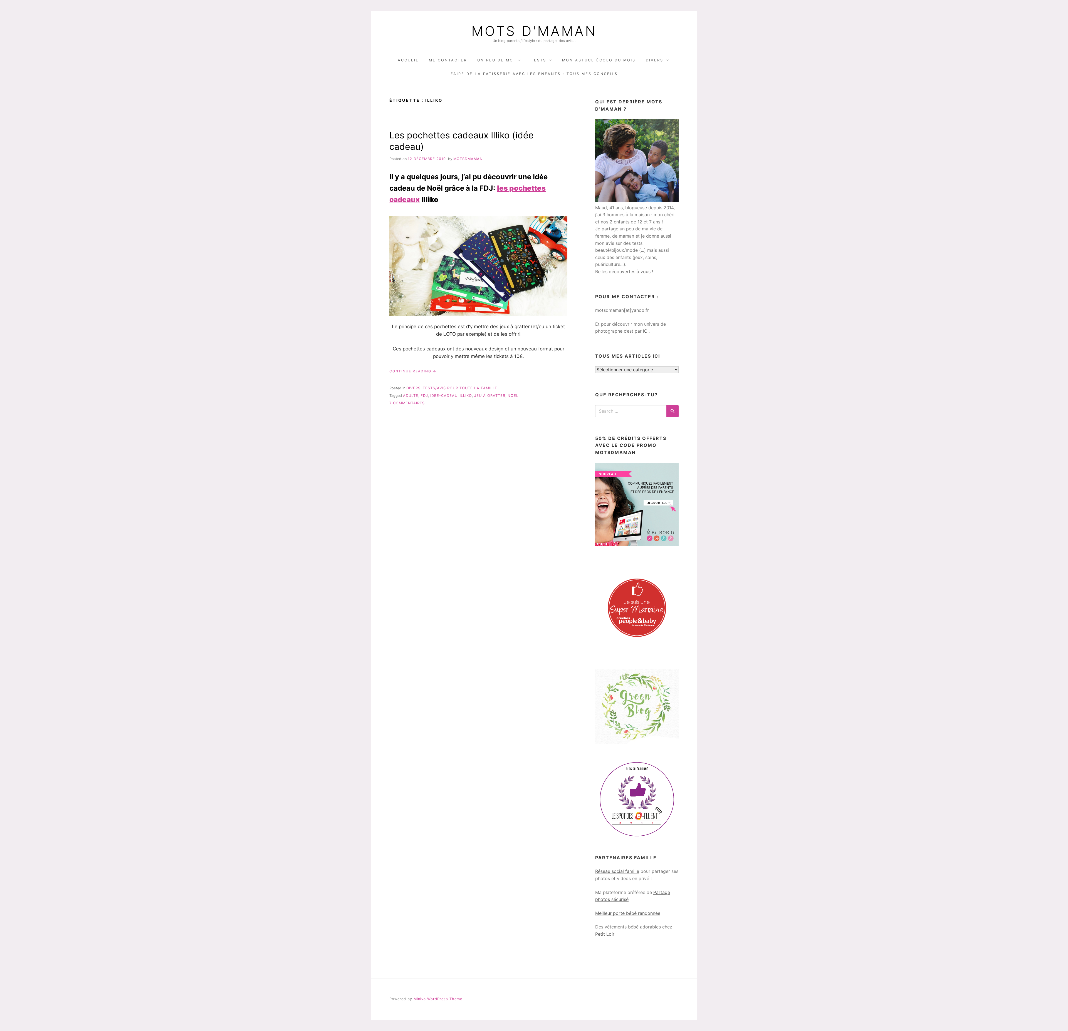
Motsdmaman (468, 159)
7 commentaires (407, 403)
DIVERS (654, 60)
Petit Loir (604, 934)
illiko (466, 396)
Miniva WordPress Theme (438, 999)
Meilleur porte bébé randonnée (627, 913)
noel (513, 396)
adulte (410, 396)
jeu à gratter (489, 396)
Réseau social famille (617, 871)
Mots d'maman (534, 31)
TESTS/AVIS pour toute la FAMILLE (460, 388)
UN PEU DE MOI (496, 60)
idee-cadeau (444, 396)
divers (413, 388)
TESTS (538, 60)
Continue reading (412, 371)
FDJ (424, 396)
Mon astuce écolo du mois (599, 60)
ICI (646, 331)
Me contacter (448, 60)
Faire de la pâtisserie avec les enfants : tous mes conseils (534, 74)
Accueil (408, 60)
